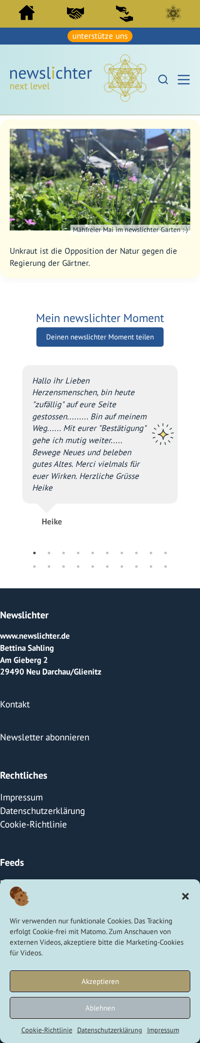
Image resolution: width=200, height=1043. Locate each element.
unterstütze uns (100, 35)
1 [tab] (34, 551)
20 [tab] (165, 565)
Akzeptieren (100, 981)
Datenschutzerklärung (109, 1030)
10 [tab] (165, 551)
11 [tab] (34, 565)
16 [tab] (107, 565)
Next (185, 455)
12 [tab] (49, 565)
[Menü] (184, 79)
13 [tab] (63, 565)
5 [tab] (93, 551)
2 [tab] (49, 551)
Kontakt (13, 701)
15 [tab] (93, 565)
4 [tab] (78, 551)
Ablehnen (100, 1007)
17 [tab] (122, 565)
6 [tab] (107, 551)
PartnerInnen (75, 13)
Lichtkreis (173, 13)
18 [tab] (136, 565)
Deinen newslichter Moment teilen (100, 335)
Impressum (163, 1030)
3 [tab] (63, 551)
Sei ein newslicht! (124, 13)
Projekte (15, 873)
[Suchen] (163, 78)
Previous (15, 455)
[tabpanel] (100, 439)
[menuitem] (26, 15)
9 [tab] (151, 551)
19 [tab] (151, 565)
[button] (185, 896)
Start (26, 12)
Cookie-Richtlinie (46, 1030)
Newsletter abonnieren (41, 732)
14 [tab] (78, 565)
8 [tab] (136, 551)
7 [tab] (122, 551)
